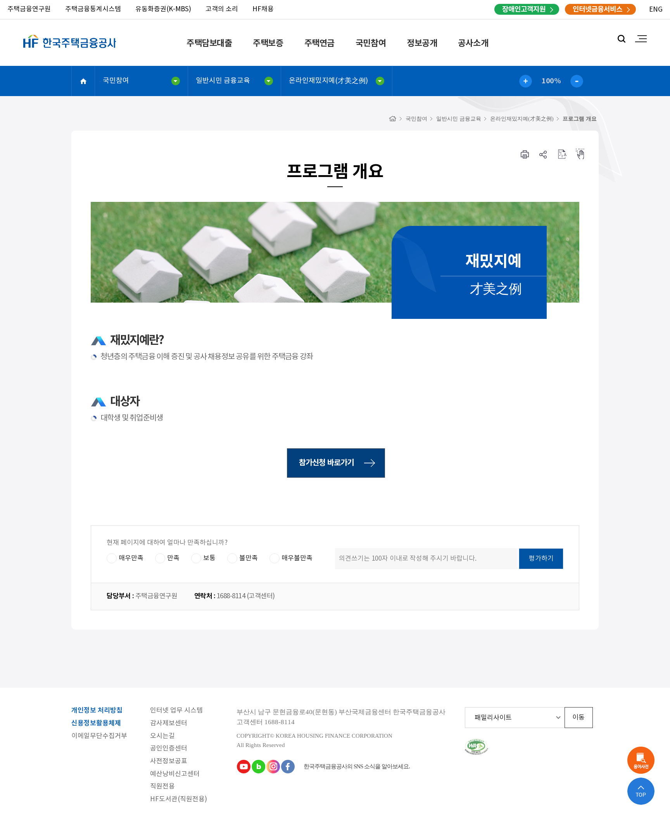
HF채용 (263, 9)
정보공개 (422, 43)
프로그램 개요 (580, 119)
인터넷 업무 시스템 (176, 710)
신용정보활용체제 (96, 723)
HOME (83, 81)
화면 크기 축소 (576, 81)
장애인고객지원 (524, 9)
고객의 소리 (221, 9)
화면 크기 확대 (525, 81)
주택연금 (319, 43)
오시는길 (162, 736)
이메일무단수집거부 (99, 736)
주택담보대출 (209, 43)
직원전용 (162, 786)
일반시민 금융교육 (223, 81)
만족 (173, 558)
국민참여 (371, 43)
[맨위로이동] (640, 791)
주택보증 (268, 43)
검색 (621, 39)
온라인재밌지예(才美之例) (328, 81)
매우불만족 (297, 558)
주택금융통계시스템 (93, 9)
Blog (258, 766)
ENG (656, 10)
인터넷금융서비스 (597, 9)
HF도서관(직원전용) (178, 799)
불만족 (248, 558)
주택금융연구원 (29, 9)
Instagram (273, 766)
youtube (243, 766)
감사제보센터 (168, 723)
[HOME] (393, 118)
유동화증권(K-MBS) (163, 9)
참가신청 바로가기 (326, 463)
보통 (209, 558)
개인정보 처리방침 (97, 710)
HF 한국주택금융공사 (69, 50)
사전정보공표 (168, 761)
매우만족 (131, 558)
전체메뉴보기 (641, 38)
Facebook (288, 766)
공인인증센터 (168, 748)
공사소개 (473, 43)
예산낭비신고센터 (175, 774)
